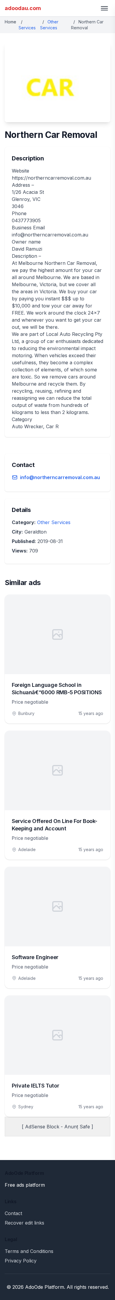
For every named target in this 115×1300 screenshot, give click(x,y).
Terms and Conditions (29, 1251)
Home (10, 21)
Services (27, 27)
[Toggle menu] (104, 8)
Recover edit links (24, 1223)
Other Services (53, 522)
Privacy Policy (21, 1261)
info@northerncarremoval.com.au (60, 477)
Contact (13, 1213)
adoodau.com (23, 8)
